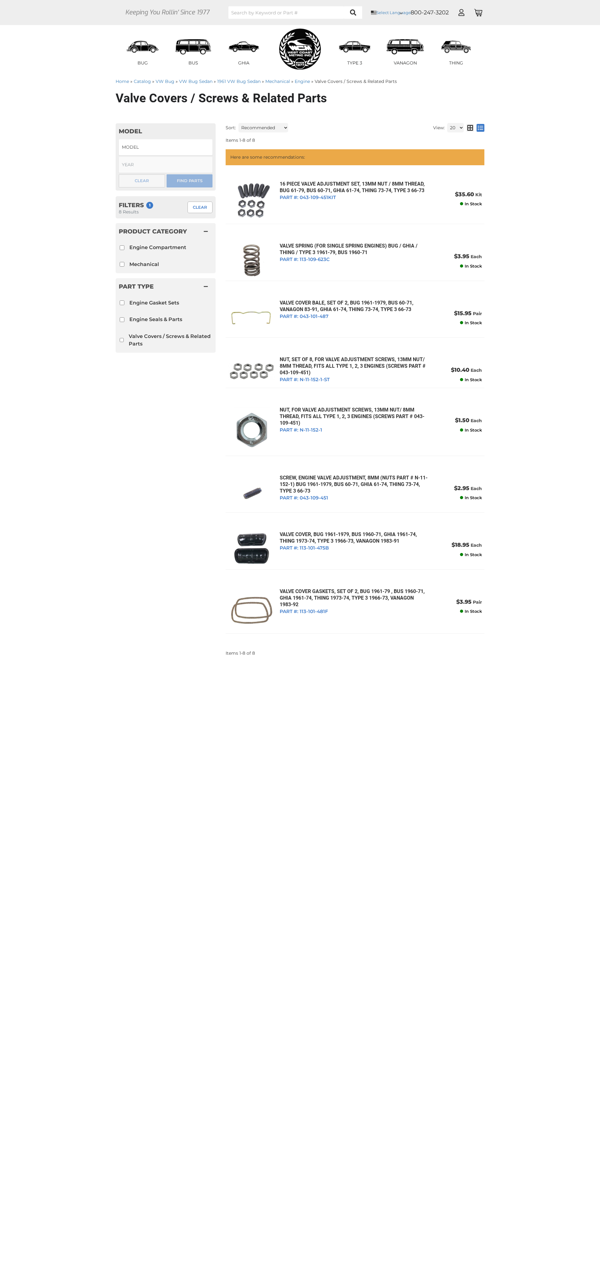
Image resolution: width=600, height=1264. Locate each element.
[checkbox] (122, 302)
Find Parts (189, 180)
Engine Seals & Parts (155, 319)
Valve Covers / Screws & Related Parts (170, 340)
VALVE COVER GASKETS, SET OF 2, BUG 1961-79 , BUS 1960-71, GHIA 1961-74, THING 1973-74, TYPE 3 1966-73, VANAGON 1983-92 (352, 597)
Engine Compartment (157, 247)
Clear (200, 207)
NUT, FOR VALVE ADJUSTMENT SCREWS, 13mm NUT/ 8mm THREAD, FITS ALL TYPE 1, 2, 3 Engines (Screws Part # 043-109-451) (352, 416)
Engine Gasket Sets (154, 303)
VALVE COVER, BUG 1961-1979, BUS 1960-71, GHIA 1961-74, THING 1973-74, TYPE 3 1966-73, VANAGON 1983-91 (348, 537)
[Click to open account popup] (461, 12)
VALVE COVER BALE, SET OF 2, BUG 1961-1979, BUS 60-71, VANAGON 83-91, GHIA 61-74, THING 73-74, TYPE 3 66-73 (346, 306)
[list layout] (480, 127)
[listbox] (165, 147)
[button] (295, 12)
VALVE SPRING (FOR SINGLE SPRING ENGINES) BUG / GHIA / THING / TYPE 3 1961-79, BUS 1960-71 (349, 249)
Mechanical (144, 264)
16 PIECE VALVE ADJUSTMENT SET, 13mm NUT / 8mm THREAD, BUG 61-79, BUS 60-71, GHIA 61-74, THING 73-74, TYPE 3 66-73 (352, 187)
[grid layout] (470, 127)
